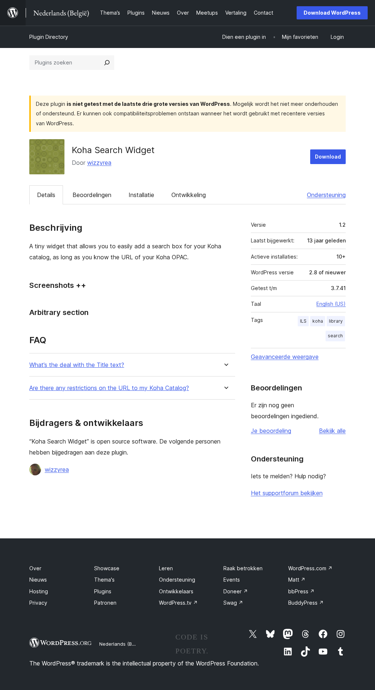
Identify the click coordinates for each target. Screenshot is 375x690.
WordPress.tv (178, 603)
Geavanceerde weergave (285, 356)
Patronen (105, 603)
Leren (166, 568)
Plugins (102, 591)
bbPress (301, 591)
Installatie (141, 195)
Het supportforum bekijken (287, 493)
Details (46, 195)
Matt (296, 579)
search (335, 335)
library (336, 321)
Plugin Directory (48, 37)
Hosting (38, 591)
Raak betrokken (243, 568)
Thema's (104, 579)
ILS (303, 321)
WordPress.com (310, 568)
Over (35, 568)
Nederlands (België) (121, 644)
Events (231, 579)
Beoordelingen (92, 195)
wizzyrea (99, 162)
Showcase (106, 568)
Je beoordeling (271, 430)
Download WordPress (332, 13)
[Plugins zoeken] (107, 62)
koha (317, 321)
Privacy (38, 603)
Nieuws (38, 579)
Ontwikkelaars (176, 591)
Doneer (235, 591)
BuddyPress (306, 603)
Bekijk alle (332, 430)
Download (328, 156)
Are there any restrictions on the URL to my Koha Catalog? (109, 388)
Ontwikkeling (188, 195)
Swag (233, 603)
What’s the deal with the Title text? (76, 364)
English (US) (331, 304)
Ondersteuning (326, 195)
